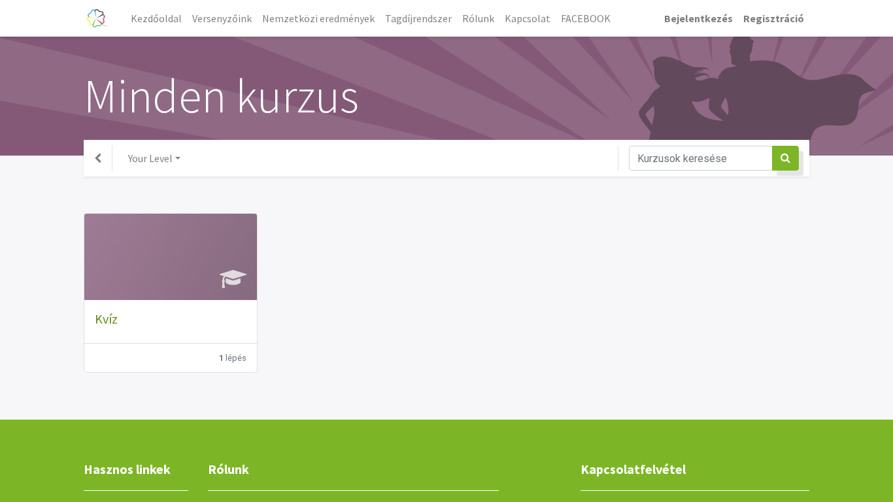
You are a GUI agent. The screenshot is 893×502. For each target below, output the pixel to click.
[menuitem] (156, 18)
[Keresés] (785, 158)
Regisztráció (773, 18)
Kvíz (106, 318)
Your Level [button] (150, 158)
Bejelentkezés (698, 18)
